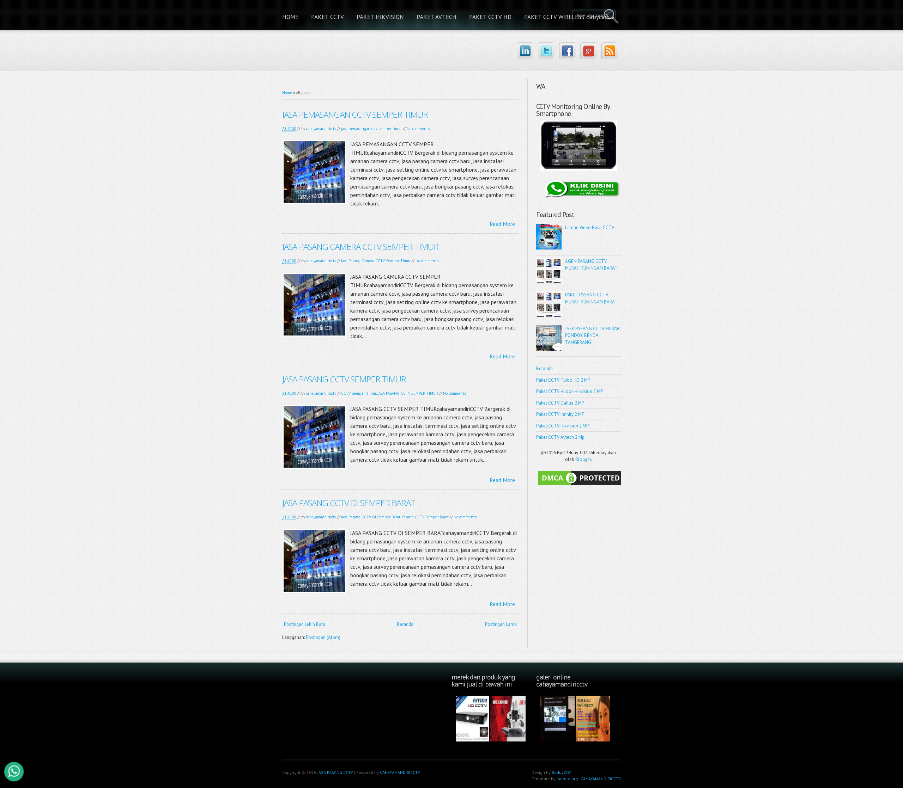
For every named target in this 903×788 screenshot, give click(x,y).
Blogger (583, 459)
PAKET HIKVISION (380, 17)
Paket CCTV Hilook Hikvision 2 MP (569, 391)
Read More (502, 223)
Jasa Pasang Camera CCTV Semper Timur (376, 260)
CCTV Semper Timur (358, 393)
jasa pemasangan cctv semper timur (371, 128)
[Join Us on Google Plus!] (588, 50)
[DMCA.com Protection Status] (580, 485)
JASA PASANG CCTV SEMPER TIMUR (344, 379)
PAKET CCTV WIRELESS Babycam (567, 17)
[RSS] (609, 50)
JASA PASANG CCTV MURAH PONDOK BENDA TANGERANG (592, 335)
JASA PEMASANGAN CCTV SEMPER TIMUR (355, 114)
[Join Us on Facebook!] (567, 50)
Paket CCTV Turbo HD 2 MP (563, 380)
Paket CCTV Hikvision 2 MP (562, 426)
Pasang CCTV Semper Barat (425, 517)
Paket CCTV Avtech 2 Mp (560, 437)
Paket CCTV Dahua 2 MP (560, 403)
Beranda (405, 624)
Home (287, 92)
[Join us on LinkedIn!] (525, 50)
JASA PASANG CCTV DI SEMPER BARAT (348, 503)
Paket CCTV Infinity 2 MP (560, 414)
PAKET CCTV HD (490, 17)
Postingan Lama (501, 624)
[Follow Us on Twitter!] (546, 50)
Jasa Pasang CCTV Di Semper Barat (370, 517)
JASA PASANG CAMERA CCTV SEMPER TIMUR (360, 246)
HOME (290, 17)
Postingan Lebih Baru (304, 624)
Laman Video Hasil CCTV (589, 227)
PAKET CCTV (327, 17)
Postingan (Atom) (323, 637)
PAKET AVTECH (436, 17)
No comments (418, 128)
